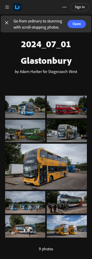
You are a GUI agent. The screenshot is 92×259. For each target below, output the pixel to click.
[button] (6, 24)
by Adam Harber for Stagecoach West (46, 71)
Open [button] (77, 23)
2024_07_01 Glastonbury (46, 52)
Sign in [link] (80, 7)
